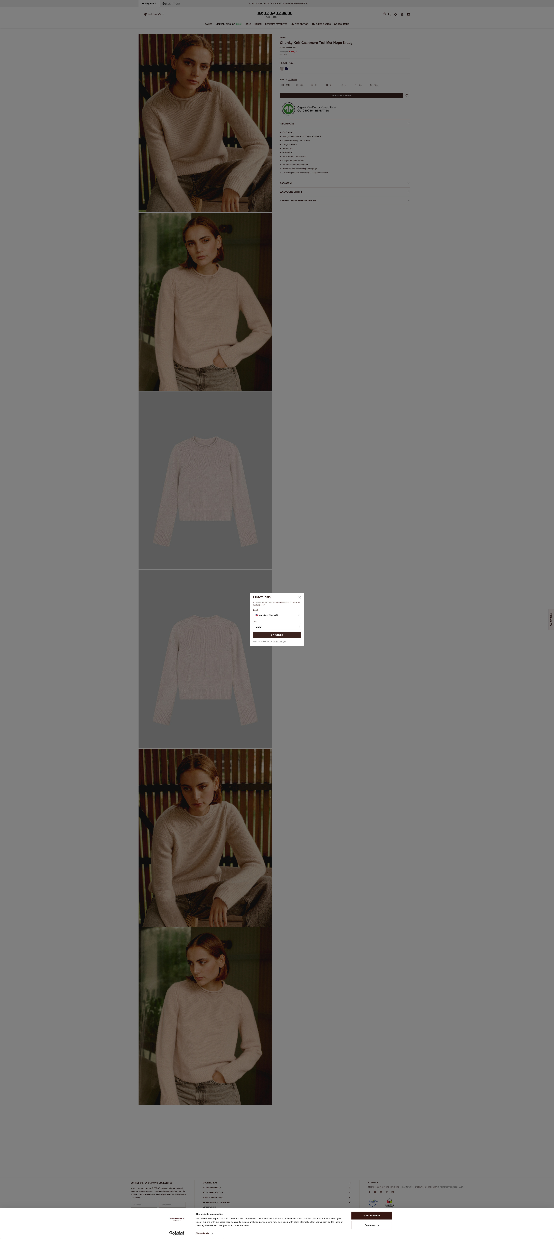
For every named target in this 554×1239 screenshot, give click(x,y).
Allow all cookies (371, 1215)
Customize (370, 1225)
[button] (277, 615)
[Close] (298, 597)
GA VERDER (277, 635)
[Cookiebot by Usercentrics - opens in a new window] (176, 1233)
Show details (202, 1233)
